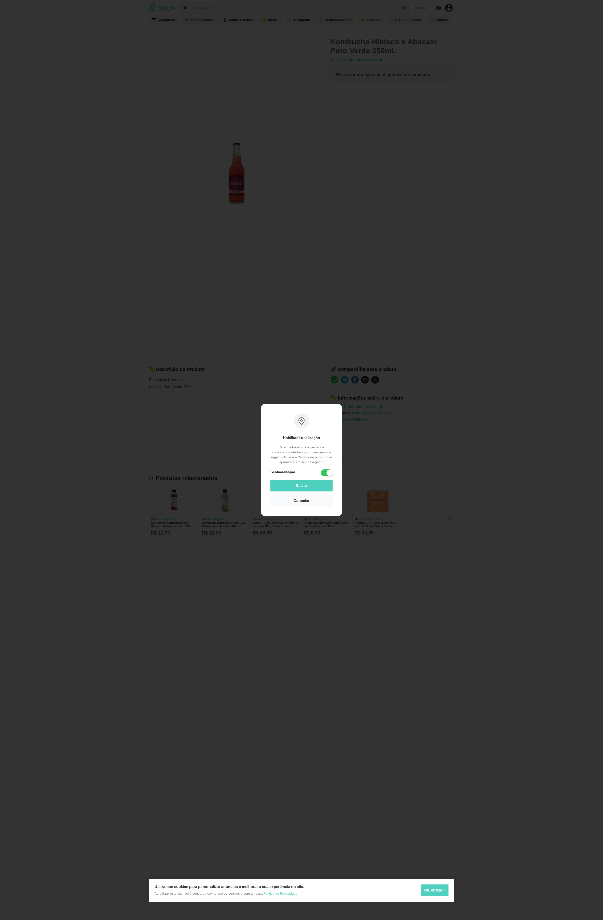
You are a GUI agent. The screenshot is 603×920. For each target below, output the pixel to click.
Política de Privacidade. (281, 893)
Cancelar (301, 501)
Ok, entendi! (435, 890)
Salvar (301, 486)
